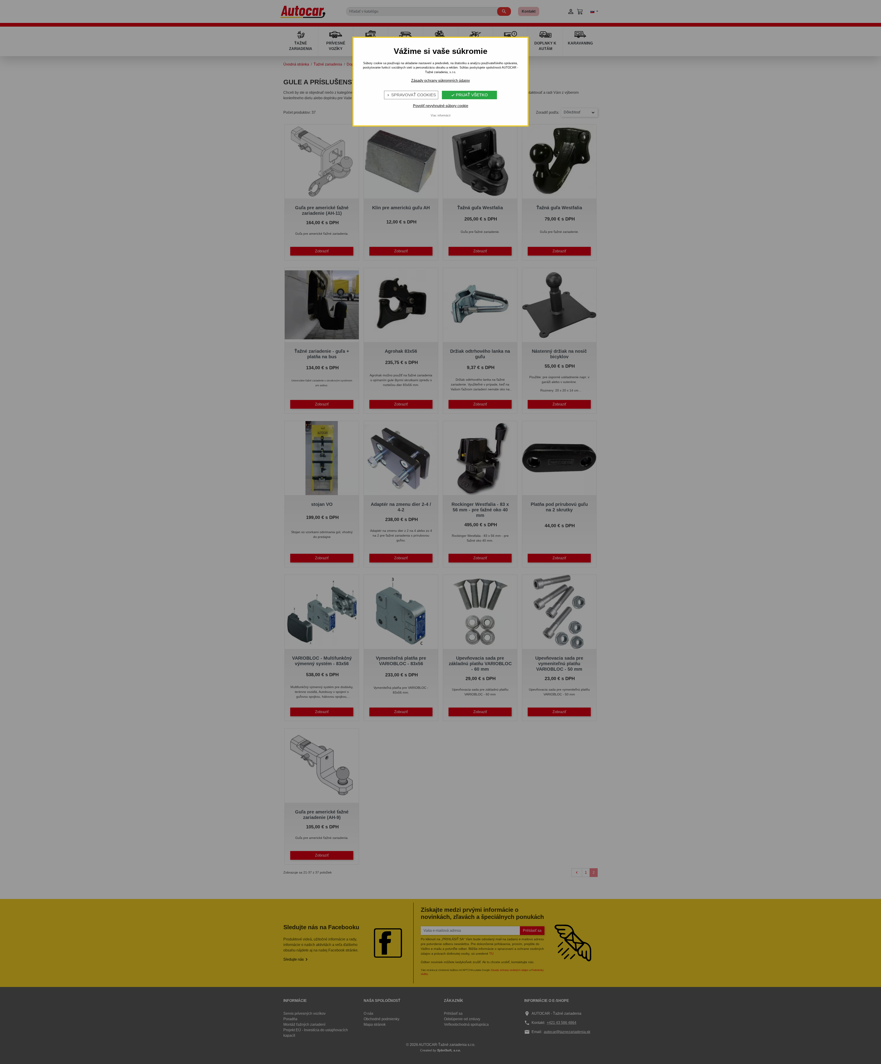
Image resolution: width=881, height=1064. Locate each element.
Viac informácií (441, 115)
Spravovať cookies (411, 95)
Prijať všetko (469, 95)
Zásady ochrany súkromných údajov (440, 81)
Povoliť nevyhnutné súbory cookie (440, 106)
